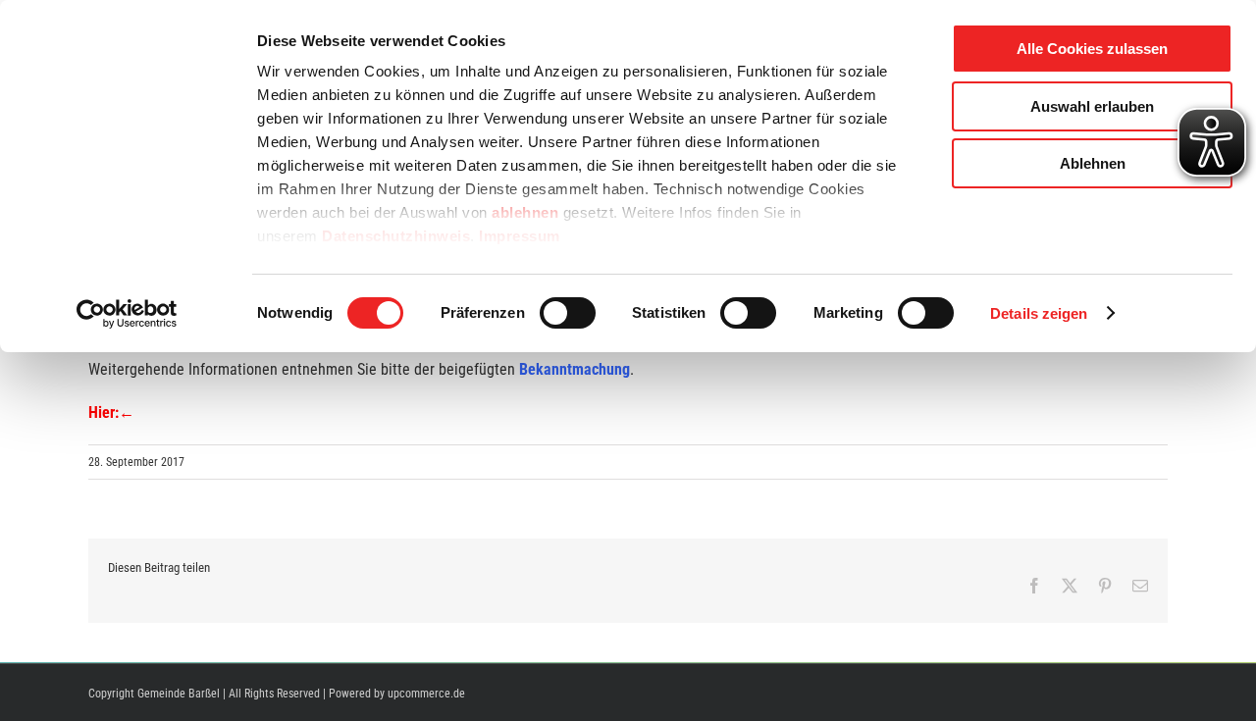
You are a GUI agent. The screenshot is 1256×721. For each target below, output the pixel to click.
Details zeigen (1038, 313)
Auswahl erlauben (1092, 106)
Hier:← (111, 412)
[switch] (568, 313)
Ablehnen (1092, 163)
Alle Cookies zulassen (1092, 48)
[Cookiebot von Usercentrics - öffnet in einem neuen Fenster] (127, 314)
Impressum (519, 236)
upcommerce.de (426, 693)
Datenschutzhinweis (396, 236)
